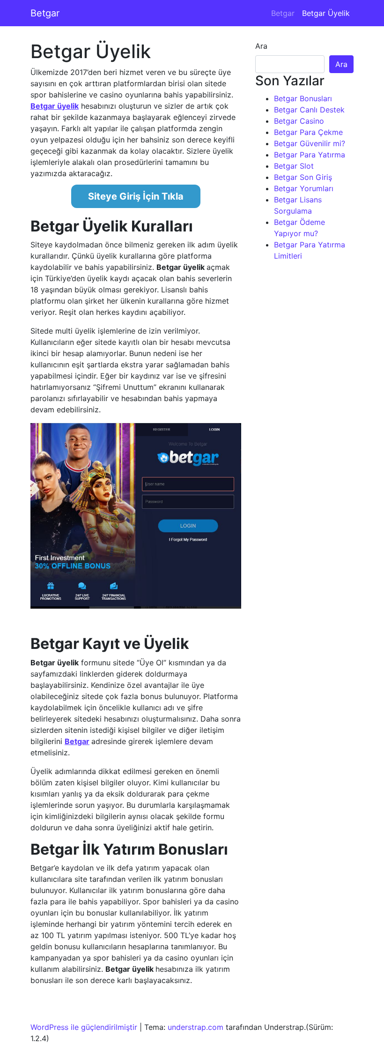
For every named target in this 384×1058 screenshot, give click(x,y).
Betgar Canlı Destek (309, 109)
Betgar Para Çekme (308, 132)
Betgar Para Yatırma (309, 154)
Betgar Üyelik (326, 13)
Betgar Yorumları (303, 188)
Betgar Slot (294, 166)
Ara (261, 46)
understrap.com (195, 1027)
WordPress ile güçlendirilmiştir (83, 1027)
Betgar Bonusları (303, 98)
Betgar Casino (299, 121)
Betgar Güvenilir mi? (309, 143)
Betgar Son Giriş (303, 177)
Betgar (44, 13)
